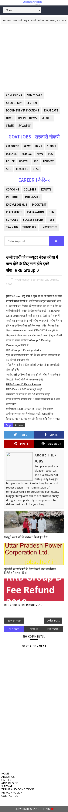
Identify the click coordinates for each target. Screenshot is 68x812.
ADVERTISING (10, 783)
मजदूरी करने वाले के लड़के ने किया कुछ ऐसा (26, 537)
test (51, 219)
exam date (51, 110)
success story (33, 219)
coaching (12, 189)
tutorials (29, 227)
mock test (39, 204)
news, (9, 284)
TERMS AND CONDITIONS (17, 789)
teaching (22, 169)
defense (11, 154)
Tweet (24, 434)
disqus (34, 629)
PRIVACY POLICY (11, 792)
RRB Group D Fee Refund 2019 (23, 605)
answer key (14, 103)
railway (48, 161)
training (12, 227)
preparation (35, 212)
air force (12, 146)
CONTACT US (9, 795)
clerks (51, 146)
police (10, 161)
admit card (34, 95)
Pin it (24, 444)
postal (24, 161)
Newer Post (14, 620)
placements (14, 212)
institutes (13, 197)
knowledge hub (16, 204)
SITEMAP (7, 786)
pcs (50, 154)
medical (26, 154)
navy (40, 154)
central (31, 103)
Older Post (53, 620)
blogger (14, 629)
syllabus (24, 125)
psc (35, 161)
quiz (52, 212)
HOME (5, 773)
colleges (30, 189)
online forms (27, 118)
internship (32, 197)
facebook (53, 629)
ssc (8, 169)
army (27, 146)
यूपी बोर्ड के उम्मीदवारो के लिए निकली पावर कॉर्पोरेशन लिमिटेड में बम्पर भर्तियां (30, 571)
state (10, 125)
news (9, 118)
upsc (36, 169)
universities (49, 227)
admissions (14, 95)
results (47, 118)
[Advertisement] (34, 58)
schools (12, 219)
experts (46, 189)
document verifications (22, 110)
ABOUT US (8, 776)
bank (38, 146)
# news (19, 425)
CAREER (6, 780)
